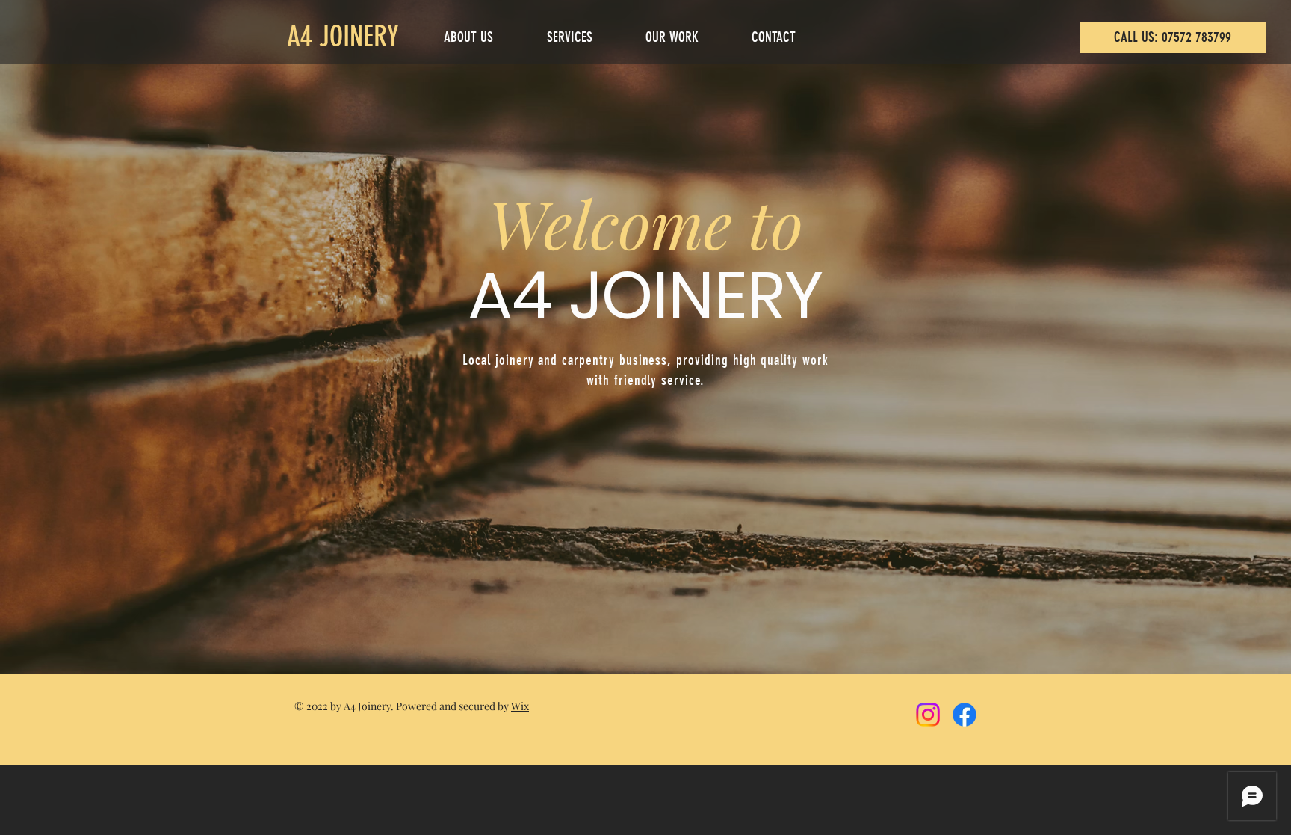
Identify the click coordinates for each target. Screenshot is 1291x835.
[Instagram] (928, 714)
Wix (520, 706)
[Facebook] (964, 714)
